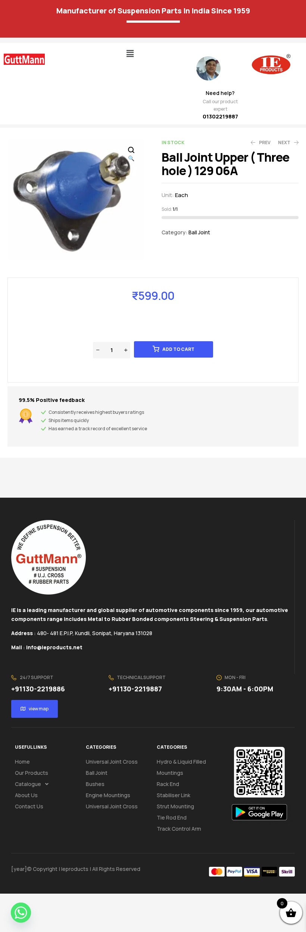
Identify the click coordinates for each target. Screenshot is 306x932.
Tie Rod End (172, 817)
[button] (130, 53)
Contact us (29, 806)
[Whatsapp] (21, 913)
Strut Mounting (175, 806)
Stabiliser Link (173, 795)
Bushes (95, 783)
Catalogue (28, 783)
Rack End (168, 783)
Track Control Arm (179, 828)
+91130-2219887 (135, 688)
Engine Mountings (108, 795)
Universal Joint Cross (112, 761)
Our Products (31, 772)
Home (22, 761)
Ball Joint (199, 232)
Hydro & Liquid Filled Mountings (181, 767)
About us (26, 795)
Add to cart (178, 349)
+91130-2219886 (38, 688)
